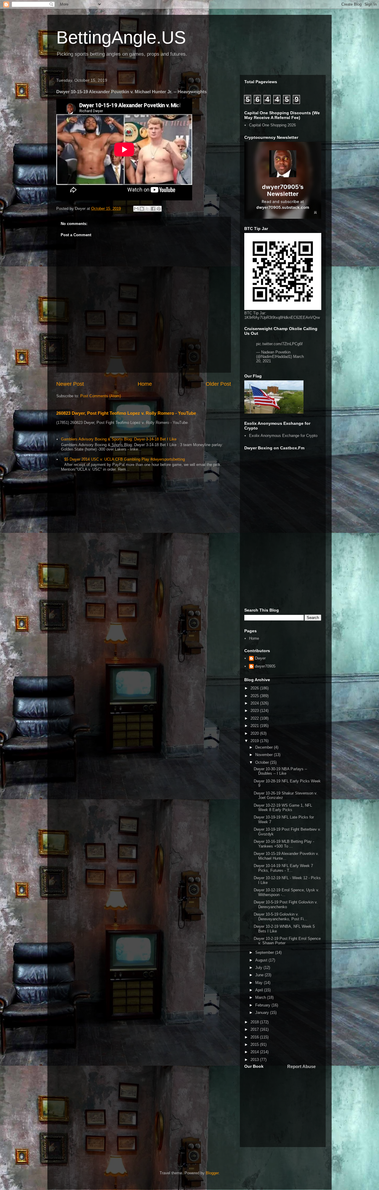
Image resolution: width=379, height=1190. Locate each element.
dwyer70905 (265, 666)
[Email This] (136, 209)
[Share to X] (147, 209)
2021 (255, 725)
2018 (255, 1022)
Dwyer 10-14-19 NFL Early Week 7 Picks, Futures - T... (283, 868)
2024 (255, 703)
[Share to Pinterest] (159, 209)
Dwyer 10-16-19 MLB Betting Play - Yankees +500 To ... (284, 843)
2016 (255, 1037)
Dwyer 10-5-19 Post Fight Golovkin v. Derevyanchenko (286, 904)
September (265, 952)
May (259, 982)
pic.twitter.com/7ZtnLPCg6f (279, 344)
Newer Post (70, 384)
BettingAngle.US (121, 37)
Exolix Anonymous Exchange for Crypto (283, 435)
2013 (255, 1059)
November (264, 754)
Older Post (218, 384)
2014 (255, 1052)
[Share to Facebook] (153, 209)
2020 (255, 733)
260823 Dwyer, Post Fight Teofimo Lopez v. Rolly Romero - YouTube (126, 413)
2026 (255, 688)
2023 (255, 710)
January (262, 1012)
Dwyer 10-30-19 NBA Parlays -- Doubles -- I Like (280, 771)
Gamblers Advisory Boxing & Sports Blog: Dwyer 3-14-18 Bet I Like (118, 439)
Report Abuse (301, 1066)
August (262, 960)
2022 (255, 718)
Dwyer (260, 658)
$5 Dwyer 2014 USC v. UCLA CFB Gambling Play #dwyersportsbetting (124, 459)
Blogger (212, 1173)
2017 (255, 1029)
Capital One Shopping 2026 (272, 125)
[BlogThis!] (142, 209)
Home (145, 384)
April (259, 990)
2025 (255, 696)
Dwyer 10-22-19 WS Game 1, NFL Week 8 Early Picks (283, 807)
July (259, 967)
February (263, 1005)
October (262, 762)
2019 (255, 741)
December (264, 747)
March (261, 997)
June (260, 975)
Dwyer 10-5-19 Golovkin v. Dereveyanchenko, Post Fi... (280, 916)
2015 (255, 1044)
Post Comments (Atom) (100, 396)
